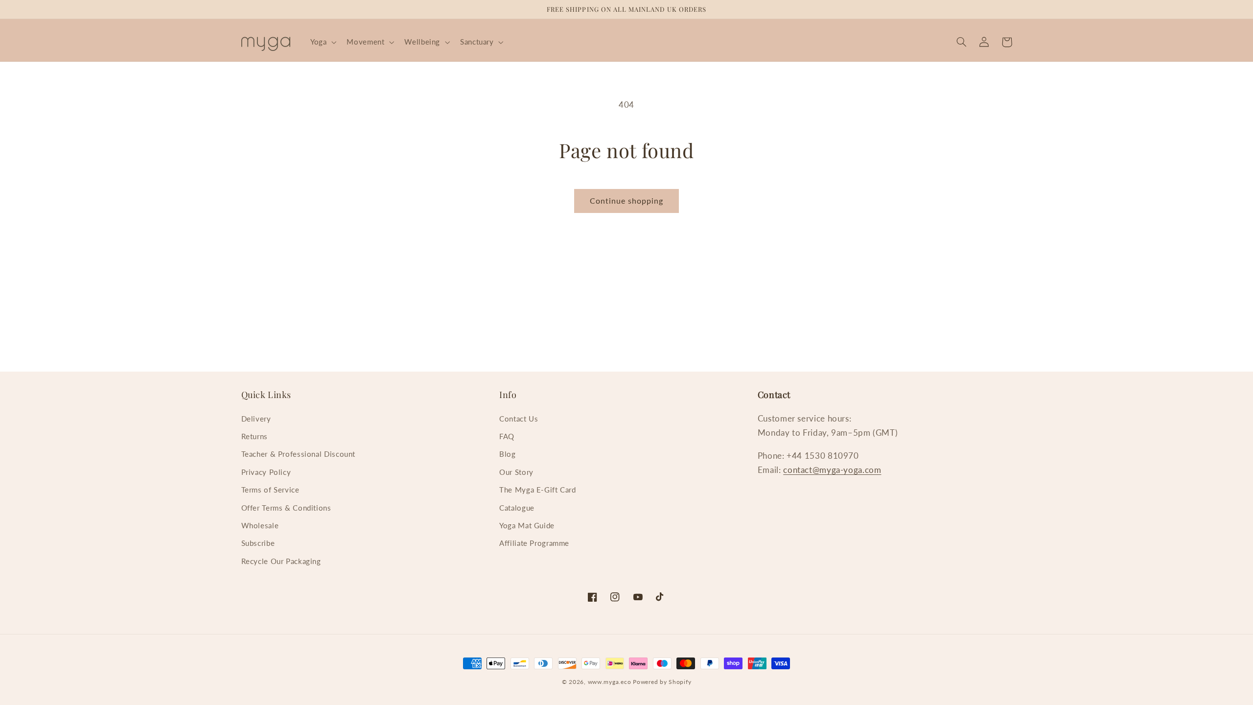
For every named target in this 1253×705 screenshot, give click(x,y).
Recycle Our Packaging (281, 561)
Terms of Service (270, 489)
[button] (322, 42)
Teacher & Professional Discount (298, 453)
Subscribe (258, 543)
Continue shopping (627, 200)
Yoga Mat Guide (527, 525)
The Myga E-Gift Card (537, 489)
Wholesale (260, 525)
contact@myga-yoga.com (832, 470)
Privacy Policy (266, 472)
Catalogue (516, 507)
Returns (254, 436)
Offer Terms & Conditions (286, 507)
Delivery (256, 418)
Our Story (516, 472)
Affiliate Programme (534, 543)
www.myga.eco (609, 682)
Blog (507, 453)
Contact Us (518, 418)
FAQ (506, 436)
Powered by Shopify (662, 682)
